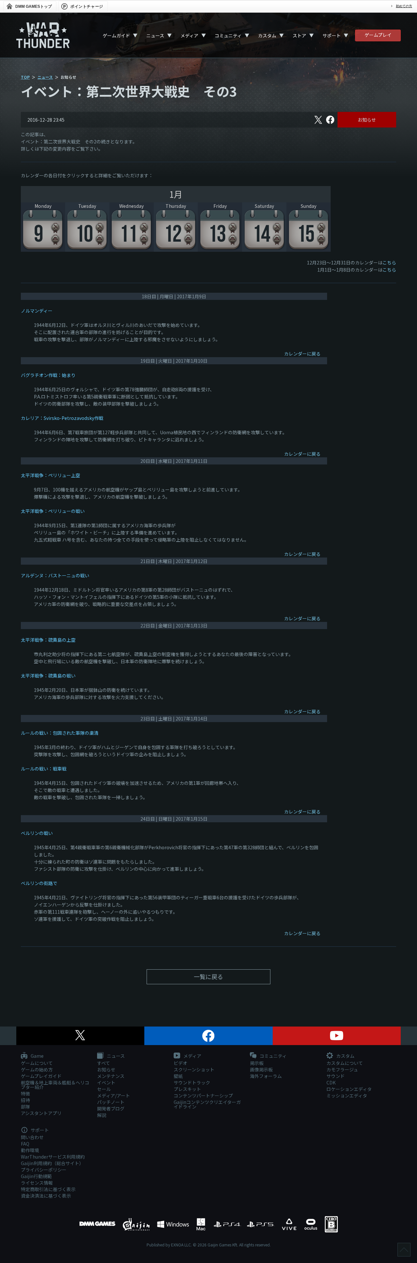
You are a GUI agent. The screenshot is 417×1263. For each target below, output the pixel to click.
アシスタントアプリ (41, 1113)
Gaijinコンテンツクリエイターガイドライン (207, 1104)
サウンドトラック (192, 1082)
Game (37, 1056)
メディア (189, 35)
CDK (331, 1082)
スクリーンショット (194, 1069)
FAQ (25, 1143)
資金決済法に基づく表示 (46, 1195)
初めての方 (404, 6)
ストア (299, 35)
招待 (25, 1100)
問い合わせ (32, 1137)
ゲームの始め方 (37, 1069)
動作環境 (30, 1150)
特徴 (25, 1093)
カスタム (267, 35)
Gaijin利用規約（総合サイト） (52, 1163)
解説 (101, 1115)
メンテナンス (110, 1076)
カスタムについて (344, 1063)
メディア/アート (113, 1095)
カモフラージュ (342, 1069)
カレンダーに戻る (302, 353)
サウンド (335, 1076)
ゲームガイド (116, 35)
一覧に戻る (208, 976)
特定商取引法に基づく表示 (48, 1189)
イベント (106, 1082)
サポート (332, 35)
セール (104, 1089)
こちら (389, 262)
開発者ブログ (110, 1108)
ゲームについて (37, 1063)
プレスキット (187, 1089)
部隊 (25, 1106)
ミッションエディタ (346, 1095)
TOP (25, 77)
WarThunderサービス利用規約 (53, 1156)
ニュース (155, 35)
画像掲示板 (261, 1069)
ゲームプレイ (378, 35)
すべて (103, 1063)
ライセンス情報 (37, 1182)
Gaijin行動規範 (36, 1176)
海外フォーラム (266, 1076)
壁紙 (178, 1076)
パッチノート (110, 1102)
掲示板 (257, 1063)
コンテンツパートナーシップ (203, 1095)
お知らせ (367, 119)
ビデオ (180, 1063)
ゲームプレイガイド (41, 1076)
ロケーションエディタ (349, 1089)
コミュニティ (228, 35)
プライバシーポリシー (43, 1169)
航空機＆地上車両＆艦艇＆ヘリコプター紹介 (55, 1084)
